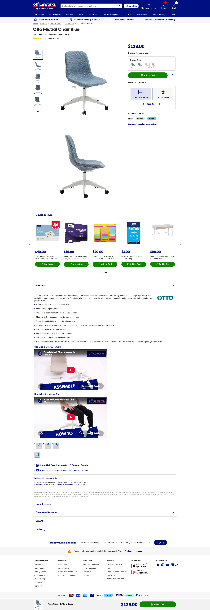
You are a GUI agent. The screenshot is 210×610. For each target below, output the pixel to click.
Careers (110, 568)
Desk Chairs (69, 24)
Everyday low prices (90, 568)
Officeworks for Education (68, 575)
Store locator (39, 565)
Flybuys (86, 575)
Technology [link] (39, 14)
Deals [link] (173, 14)
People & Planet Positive (116, 572)
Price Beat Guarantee (91, 565)
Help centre (38, 586)
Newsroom (111, 575)
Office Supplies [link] (55, 14)
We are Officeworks (114, 565)
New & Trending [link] (159, 14)
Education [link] (127, 14)
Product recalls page (133, 551)
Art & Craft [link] (93, 14)
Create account (64, 565)
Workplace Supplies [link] (110, 14)
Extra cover (87, 572)
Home (35, 24)
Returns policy (39, 575)
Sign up (160, 542)
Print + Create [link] (142, 14)
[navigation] (39, 14)
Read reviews (53, 38)
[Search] (119, 6)
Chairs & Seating (56, 24)
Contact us (38, 582)
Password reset (64, 568)
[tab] (105, 285)
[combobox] (91, 6)
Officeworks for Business (67, 572)
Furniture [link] (69, 14)
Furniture (43, 24)
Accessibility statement (115, 579)
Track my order (39, 568)
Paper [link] (81, 14)
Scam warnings (40, 579)
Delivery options (40, 572)
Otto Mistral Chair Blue (85, 24)
